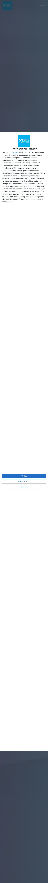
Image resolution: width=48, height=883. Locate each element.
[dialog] (24, 441)
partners (15, 152)
